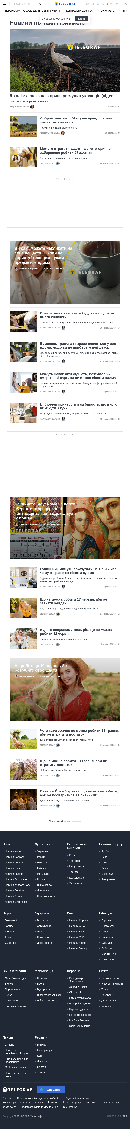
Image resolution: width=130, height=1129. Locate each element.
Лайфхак (106, 948)
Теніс (104, 862)
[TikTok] (116, 3)
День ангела (108, 1000)
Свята (103, 971)
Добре (81, 18)
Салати (41, 1067)
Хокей (105, 868)
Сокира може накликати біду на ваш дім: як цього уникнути (77, 315)
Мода (104, 931)
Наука (7, 913)
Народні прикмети (112, 983)
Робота (41, 857)
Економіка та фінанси (77, 846)
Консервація (44, 1050)
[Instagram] (112, 3)
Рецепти (41, 1037)
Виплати (42, 862)
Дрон (8, 937)
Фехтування (108, 879)
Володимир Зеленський (76, 980)
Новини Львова (14, 873)
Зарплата (42, 851)
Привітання (108, 959)
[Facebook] (87, 3)
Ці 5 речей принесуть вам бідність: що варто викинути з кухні (78, 406)
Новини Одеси (13, 868)
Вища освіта (44, 885)
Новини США (77, 926)
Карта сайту (9, 1107)
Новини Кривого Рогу (17, 885)
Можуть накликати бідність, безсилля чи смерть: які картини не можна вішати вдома (78, 376)
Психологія (43, 937)
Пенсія (8, 1037)
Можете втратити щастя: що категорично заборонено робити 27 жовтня (75, 150)
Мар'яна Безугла (79, 1020)
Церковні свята (110, 978)
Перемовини (12, 989)
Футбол (105, 851)
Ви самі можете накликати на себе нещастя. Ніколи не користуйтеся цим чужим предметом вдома (43, 255)
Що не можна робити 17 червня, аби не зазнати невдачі (73, 601)
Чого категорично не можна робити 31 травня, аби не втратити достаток (79, 732)
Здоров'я (42, 913)
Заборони (107, 995)
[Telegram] (97, 3)
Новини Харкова (15, 857)
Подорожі (107, 937)
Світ (70, 913)
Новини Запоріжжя (16, 879)
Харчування (44, 926)
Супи (40, 1056)
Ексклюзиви (108, 11)
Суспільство (44, 844)
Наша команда (110, 1102)
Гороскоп (106, 920)
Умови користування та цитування (23, 1102)
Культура (106, 942)
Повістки (42, 978)
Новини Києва (13, 851)
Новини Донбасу (15, 890)
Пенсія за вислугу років (15, 1074)
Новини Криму (13, 896)
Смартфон (11, 942)
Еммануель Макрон (80, 998)
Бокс (104, 857)
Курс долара (76, 877)
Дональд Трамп (78, 987)
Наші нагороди (72, 1102)
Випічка (41, 1044)
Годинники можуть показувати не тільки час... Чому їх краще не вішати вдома (79, 571)
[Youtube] (102, 3)
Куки (68, 18)
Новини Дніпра (14, 862)
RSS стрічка (70, 1107)
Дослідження (44, 942)
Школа (41, 879)
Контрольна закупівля (80, 11)
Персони (73, 971)
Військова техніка (15, 1006)
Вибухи (9, 983)
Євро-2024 (107, 873)
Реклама (53, 1102)
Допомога (43, 890)
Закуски (41, 1072)
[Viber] (92, 4)
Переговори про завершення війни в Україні (32, 11)
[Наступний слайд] (127, 11)
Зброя (8, 995)
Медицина (43, 873)
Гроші (72, 855)
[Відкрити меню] (4, 4)
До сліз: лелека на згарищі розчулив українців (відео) (62, 96)
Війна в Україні (14, 971)
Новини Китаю (77, 942)
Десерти (42, 1061)
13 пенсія (10, 1044)
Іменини (106, 1006)
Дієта (40, 931)
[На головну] (65, 4)
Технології (11, 920)
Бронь (40, 983)
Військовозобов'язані (49, 995)
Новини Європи (78, 920)
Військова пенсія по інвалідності (16, 1060)
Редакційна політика (77, 1098)
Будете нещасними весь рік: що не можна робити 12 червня (76, 632)
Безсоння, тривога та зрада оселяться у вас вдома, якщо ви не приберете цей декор (78, 345)
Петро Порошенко (80, 1015)
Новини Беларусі (79, 948)
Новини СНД (76, 937)
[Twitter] (107, 4)
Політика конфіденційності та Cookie (38, 1098)
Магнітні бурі (109, 954)
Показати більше (59, 821)
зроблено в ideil (117, 1116)
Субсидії (42, 868)
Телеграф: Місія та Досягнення (40, 1107)
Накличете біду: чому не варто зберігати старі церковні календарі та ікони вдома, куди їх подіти (45, 511)
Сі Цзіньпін (75, 992)
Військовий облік (47, 1000)
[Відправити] (40, 3)
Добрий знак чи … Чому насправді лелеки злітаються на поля (76, 120)
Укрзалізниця (77, 883)
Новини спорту (111, 844)
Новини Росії (76, 931)
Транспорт (75, 860)
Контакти (91, 1102)
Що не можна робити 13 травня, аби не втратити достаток (73, 763)
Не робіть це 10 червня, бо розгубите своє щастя (41, 668)
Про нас (7, 1098)
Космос (9, 926)
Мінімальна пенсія (16, 1067)
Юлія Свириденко (79, 1026)
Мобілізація (44, 971)
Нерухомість (76, 866)
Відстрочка (43, 989)
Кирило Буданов (78, 1009)
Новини (8, 844)
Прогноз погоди (46, 896)
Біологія (10, 931)
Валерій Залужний (80, 1003)
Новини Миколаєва (16, 901)
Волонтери (11, 1000)
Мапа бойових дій (15, 978)
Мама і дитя (44, 920)
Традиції (106, 989)
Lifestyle (105, 913)
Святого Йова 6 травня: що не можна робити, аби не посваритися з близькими (79, 793)
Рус (125, 4)
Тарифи (73, 872)
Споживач (107, 926)
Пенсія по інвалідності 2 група (16, 1052)
